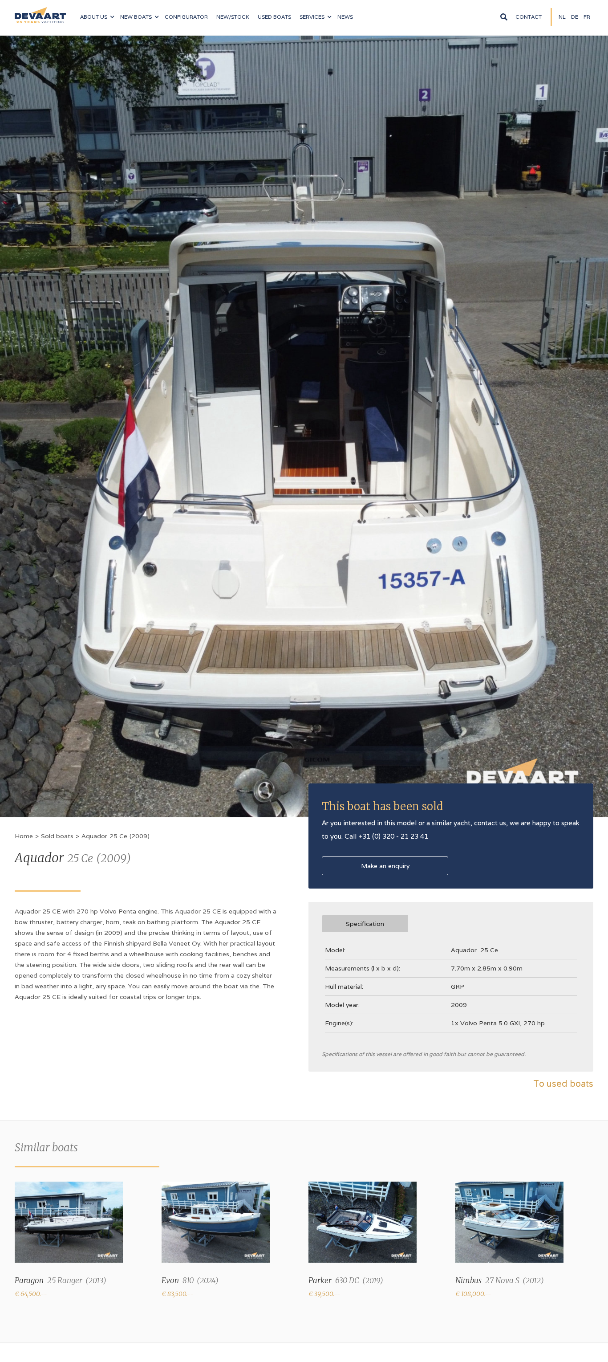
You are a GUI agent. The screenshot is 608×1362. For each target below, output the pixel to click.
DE (574, 16)
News (345, 16)
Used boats (274, 16)
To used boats (563, 1083)
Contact (528, 16)
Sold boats (57, 836)
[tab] (365, 923)
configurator (186, 16)
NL (562, 16)
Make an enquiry (385, 866)
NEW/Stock (232, 16)
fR (587, 16)
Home (24, 836)
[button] (97, 17)
